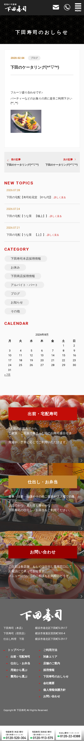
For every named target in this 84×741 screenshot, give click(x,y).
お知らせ (17, 302)
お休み (15, 267)
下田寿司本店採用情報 (26, 258)
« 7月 (7, 374)
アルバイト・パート (24, 285)
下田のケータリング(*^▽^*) (22, 164)
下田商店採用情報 (23, 276)
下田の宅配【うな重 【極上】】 (34, 216)
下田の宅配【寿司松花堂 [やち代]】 (36, 197)
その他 (15, 311)
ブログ (34, 58)
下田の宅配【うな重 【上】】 (32, 234)
